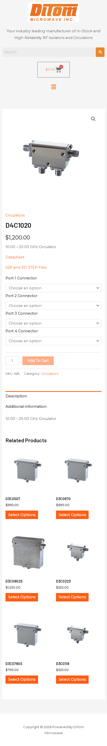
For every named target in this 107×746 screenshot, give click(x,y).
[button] (53, 87)
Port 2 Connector (21, 296)
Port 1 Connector (21, 278)
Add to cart (38, 360)
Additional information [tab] (26, 406)
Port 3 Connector (21, 313)
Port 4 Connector (21, 331)
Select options (21, 515)
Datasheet (14, 257)
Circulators (15, 215)
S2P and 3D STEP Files (26, 267)
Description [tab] (16, 396)
